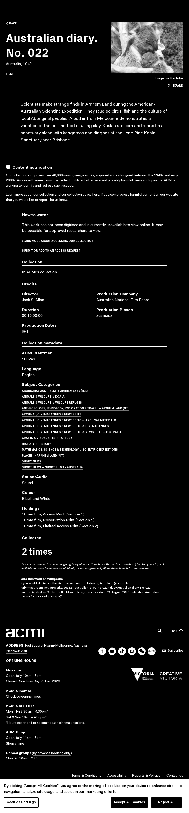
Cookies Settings (21, 802)
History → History (36, 443)
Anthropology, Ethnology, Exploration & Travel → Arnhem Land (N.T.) (75, 408)
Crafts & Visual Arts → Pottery (47, 437)
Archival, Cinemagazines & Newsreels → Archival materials (69, 420)
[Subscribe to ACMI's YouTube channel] (112, 651)
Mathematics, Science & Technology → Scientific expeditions (70, 449)
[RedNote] (152, 651)
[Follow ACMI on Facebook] (102, 651)
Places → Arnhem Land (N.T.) (43, 455)
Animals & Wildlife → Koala (43, 396)
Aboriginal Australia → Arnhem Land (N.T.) (55, 390)
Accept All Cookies (129, 802)
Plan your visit (16, 651)
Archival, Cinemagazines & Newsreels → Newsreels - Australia (71, 432)
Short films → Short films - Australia (52, 467)
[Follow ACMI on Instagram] (132, 651)
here (95, 195)
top (174, 631)
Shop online (15, 743)
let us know (58, 200)
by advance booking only (52, 753)
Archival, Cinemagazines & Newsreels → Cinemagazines (65, 426)
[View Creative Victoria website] (156, 675)
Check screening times (23, 697)
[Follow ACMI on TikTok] (122, 651)
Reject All (166, 802)
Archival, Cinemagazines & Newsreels (51, 414)
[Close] (181, 786)
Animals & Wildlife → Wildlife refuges (52, 402)
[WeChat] (142, 651)
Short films (31, 461)
